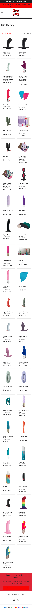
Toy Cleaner (21, 462)
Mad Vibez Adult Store (14, 610)
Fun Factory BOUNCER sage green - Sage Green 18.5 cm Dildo (8, 78)
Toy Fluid (5, 486)
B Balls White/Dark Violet (23, 184)
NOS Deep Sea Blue (7, 410)
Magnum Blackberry (8, 235)
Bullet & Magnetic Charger (23, 487)
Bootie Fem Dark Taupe (23, 337)
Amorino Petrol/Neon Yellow (8, 563)
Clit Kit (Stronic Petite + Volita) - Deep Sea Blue (7, 185)
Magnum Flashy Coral (8, 312)
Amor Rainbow (22, 512)
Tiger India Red (6, 105)
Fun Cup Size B (22, 286)
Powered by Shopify (21, 610)
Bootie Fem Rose (7, 362)
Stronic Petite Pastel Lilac (24, 411)
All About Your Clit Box (23, 131)
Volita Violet (22, 210)
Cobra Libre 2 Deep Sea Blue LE (23, 235)
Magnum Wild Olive (23, 312)
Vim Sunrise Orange (23, 436)
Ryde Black (5, 156)
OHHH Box (21, 260)
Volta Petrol (6, 462)
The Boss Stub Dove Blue (8, 337)
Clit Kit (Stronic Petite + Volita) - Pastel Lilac (23, 158)
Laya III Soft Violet (23, 386)
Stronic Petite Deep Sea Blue (8, 437)
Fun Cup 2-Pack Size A (23, 105)
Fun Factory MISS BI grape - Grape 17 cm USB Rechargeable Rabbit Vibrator (23, 78)
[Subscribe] (27, 588)
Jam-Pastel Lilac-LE (8, 210)
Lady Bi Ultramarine (23, 362)
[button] (2, 12)
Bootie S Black (6, 52)
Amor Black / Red (7, 512)
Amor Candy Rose (7, 536)
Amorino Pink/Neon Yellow (23, 537)
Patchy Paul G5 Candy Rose (6, 287)
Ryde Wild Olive (7, 130)
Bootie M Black (22, 52)
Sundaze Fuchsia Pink (7, 261)
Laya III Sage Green (7, 386)
